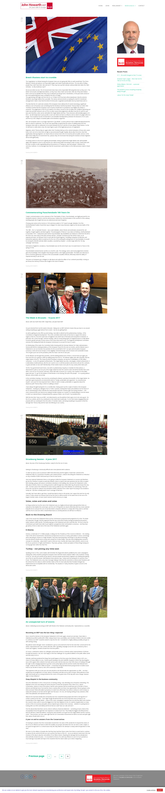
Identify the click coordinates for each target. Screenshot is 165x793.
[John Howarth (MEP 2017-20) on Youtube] (34, 777)
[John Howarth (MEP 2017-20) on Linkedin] (30, 777)
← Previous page (35, 756)
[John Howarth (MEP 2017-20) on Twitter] (26, 777)
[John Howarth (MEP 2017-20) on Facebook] (22, 777)
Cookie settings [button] (151, 790)
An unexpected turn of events (40, 621)
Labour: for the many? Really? (125, 95)
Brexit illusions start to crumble (41, 77)
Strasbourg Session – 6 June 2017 (41, 459)
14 (61, 756)
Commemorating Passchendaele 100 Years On (48, 212)
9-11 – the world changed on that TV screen (129, 75)
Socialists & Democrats (125, 777)
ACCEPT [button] (160, 790)
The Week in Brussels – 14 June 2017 (43, 317)
